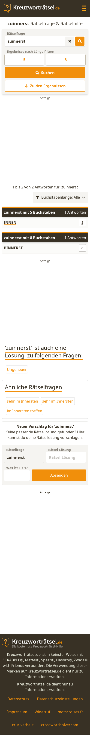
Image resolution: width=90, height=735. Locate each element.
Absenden (59, 475)
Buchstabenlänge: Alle (60, 197)
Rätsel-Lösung (59, 449)
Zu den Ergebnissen (48, 85)
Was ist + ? (17, 468)
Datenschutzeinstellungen (60, 698)
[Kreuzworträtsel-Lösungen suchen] (79, 41)
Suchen (48, 72)
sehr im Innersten (22, 401)
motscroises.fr (70, 711)
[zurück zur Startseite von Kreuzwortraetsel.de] (34, 8)
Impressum (17, 711)
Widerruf (42, 711)
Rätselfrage (16, 33)
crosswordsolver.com (59, 724)
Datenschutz (18, 698)
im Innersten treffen (24, 410)
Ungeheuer (17, 369)
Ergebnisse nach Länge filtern (30, 51)
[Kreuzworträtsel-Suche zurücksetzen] (69, 41)
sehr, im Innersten (58, 401)
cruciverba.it (23, 724)
